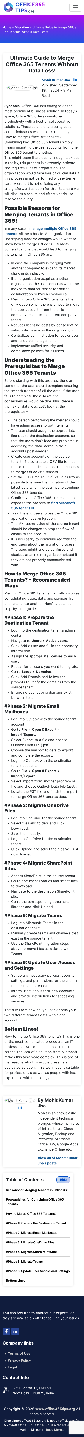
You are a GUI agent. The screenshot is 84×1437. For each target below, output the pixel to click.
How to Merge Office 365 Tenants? (31, 1213)
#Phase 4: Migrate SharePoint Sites (32, 1252)
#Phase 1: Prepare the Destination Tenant (36, 1223)
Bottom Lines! (16, 1280)
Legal (12, 1367)
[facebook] (6, 1331)
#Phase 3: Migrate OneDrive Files (30, 1242)
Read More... (55, 1429)
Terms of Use (19, 1353)
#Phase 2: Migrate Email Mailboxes (31, 1232)
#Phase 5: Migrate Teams (24, 1261)
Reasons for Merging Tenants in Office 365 (37, 1190)
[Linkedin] (75, 80)
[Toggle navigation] (75, 7)
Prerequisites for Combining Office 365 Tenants (35, 1202)
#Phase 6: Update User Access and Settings (38, 1271)
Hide (63, 1179)
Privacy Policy (19, 1360)
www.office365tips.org (55, 1409)
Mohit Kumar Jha (56, 80)
